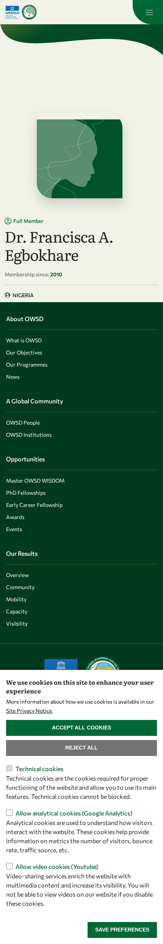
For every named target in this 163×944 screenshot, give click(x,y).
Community (20, 587)
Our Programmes (26, 364)
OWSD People (23, 422)
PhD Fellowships (25, 492)
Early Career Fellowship (34, 505)
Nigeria (23, 295)
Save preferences (122, 930)
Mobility (16, 599)
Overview (17, 575)
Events (14, 529)
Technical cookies (39, 768)
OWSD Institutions (29, 434)
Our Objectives (24, 352)
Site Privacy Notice (29, 710)
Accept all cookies (81, 727)
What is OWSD (24, 340)
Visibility (17, 623)
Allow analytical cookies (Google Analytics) (74, 813)
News (12, 376)
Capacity (16, 611)
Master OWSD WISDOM (35, 480)
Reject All (81, 748)
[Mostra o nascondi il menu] (148, 12)
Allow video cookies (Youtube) (57, 866)
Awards (15, 517)
